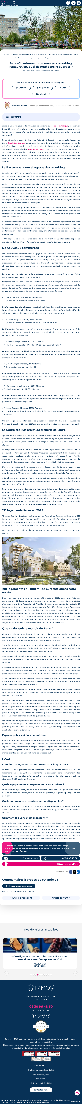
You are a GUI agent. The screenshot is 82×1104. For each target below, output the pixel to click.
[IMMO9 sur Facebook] (34, 1016)
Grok (62, 88)
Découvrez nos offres (67, 864)
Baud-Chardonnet (16, 143)
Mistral (41, 94)
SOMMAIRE (16, 117)
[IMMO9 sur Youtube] (43, 1016)
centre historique (59, 126)
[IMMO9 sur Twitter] (38, 1016)
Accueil (6, 54)
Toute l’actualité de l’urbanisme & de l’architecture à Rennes (53, 54)
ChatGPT (21, 88)
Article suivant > (61, 897)
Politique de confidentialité (41, 1070)
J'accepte (75, 1101)
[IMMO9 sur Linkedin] (48, 1016)
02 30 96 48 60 (70, 858)
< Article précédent (21, 897)
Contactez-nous (30, 858)
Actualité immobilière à (21, 54)
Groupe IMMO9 (41, 1066)
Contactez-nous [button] (41, 1090)
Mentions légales (41, 1074)
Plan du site (41, 1079)
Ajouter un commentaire (20, 886)
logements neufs (36, 149)
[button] (73, 3)
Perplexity (43, 88)
